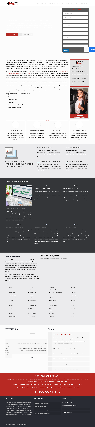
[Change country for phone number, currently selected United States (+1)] (65, 41)
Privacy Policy (66, 409)
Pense (72, 305)
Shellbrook (32, 297)
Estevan (11, 308)
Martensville (53, 289)
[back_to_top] (87, 424)
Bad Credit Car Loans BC (41, 406)
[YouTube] (82, 424)
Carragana (53, 300)
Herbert (73, 308)
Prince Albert (12, 295)
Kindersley (32, 289)
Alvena (52, 313)
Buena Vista (12, 73)
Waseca (52, 303)
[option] (26, 345)
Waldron (52, 295)
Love (72, 311)
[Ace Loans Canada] (12, 3)
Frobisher (73, 295)
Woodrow (53, 311)
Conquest (73, 292)
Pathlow (73, 316)
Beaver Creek (33, 292)
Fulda (72, 313)
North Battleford (13, 303)
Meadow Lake (33, 303)
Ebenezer (73, 287)
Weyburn (11, 305)
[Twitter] (80, 424)
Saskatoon (11, 289)
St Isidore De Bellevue (56, 292)
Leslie (72, 289)
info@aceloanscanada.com (70, 405)
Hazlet (73, 303)
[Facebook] (78, 424)
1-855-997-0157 (79, 117)
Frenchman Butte (75, 297)
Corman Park (33, 313)
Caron (52, 308)
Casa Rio (32, 287)
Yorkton (11, 300)
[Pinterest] (84, 424)
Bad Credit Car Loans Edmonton (42, 413)
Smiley (52, 297)
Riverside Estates (13, 311)
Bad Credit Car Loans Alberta (42, 403)
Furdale (28, 73)
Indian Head (53, 305)
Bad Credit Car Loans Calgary (42, 410)
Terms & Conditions (67, 412)
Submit (66, 50)
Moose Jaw (12, 292)
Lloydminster (33, 300)
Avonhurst (73, 300)
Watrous (32, 295)
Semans (52, 316)
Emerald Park (33, 305)
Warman (11, 313)
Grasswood (18, 73)
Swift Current (12, 297)
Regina (10, 287)
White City (61, 71)
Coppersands (12, 316)
